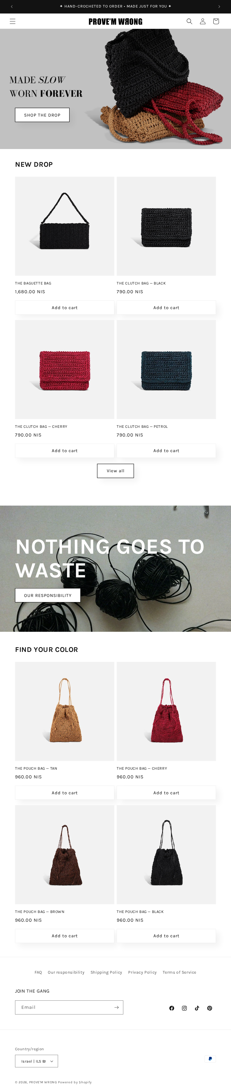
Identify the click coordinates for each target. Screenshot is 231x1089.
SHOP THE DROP (42, 115)
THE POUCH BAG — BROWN (40, 911)
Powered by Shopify (75, 1082)
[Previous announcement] (11, 6)
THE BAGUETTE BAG (33, 283)
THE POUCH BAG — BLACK (140, 911)
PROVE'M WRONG (43, 1082)
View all (116, 470)
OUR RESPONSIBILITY (48, 595)
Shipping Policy (106, 972)
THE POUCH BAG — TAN (36, 768)
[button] (12, 21)
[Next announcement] (219, 6)
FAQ (38, 972)
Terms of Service (179, 972)
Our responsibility (66, 972)
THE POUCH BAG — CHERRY (142, 768)
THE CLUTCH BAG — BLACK (141, 283)
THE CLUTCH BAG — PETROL (142, 426)
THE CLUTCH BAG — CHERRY (41, 426)
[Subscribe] (116, 1007)
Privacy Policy (142, 972)
